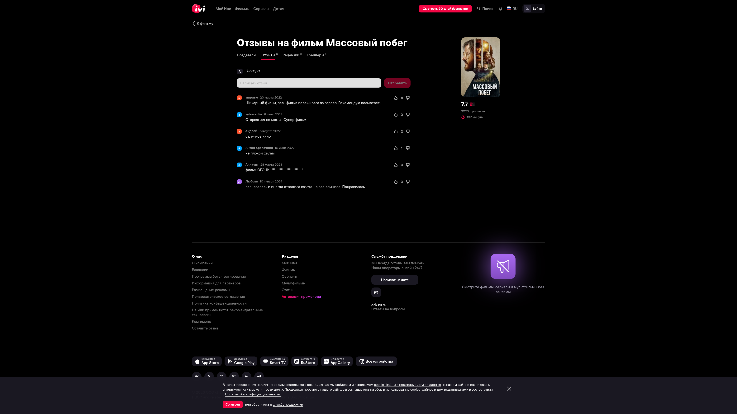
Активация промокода (301, 297)
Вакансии (200, 270)
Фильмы (289, 270)
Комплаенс (201, 322)
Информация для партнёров (216, 283)
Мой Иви (289, 263)
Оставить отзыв (205, 328)
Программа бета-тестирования (219, 276)
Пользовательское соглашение (218, 297)
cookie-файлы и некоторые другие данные (407, 385)
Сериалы (289, 276)
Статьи (287, 290)
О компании (202, 263)
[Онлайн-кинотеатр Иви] (200, 8)
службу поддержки (288, 404)
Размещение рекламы (211, 290)
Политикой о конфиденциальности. (253, 394)
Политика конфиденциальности (219, 303)
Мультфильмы (294, 283)
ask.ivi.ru (379, 304)
